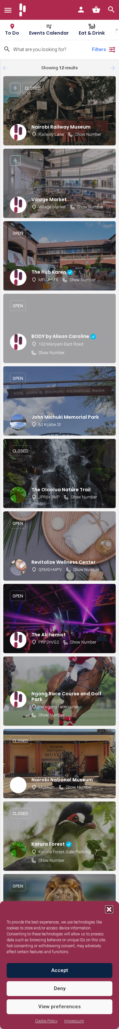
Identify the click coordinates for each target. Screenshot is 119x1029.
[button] (109, 909)
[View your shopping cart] (96, 9)
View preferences (59, 1007)
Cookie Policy (46, 1021)
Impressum (74, 1021)
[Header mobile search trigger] (111, 9)
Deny (59, 988)
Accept (59, 970)
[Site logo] (23, 9)
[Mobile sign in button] (81, 9)
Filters (99, 49)
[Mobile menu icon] (8, 10)
